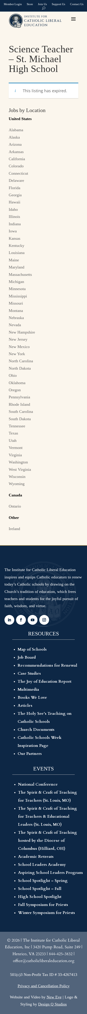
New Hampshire (22, 332)
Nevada (15, 325)
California (17, 159)
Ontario (15, 506)
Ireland (14, 528)
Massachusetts (20, 274)
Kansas (14, 238)
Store (30, 5)
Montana (16, 310)
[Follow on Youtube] (32, 620)
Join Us (42, 5)
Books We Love (32, 697)
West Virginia (20, 469)
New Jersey (18, 339)
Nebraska (16, 317)
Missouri (16, 303)
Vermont (16, 447)
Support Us (58, 5)
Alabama (16, 130)
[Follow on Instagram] (44, 620)
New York (17, 354)
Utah (13, 440)
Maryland (16, 267)
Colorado (16, 166)
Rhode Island (19, 404)
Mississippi (18, 296)
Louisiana (17, 252)
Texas (13, 433)
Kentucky (16, 245)
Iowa (13, 231)
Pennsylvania (19, 397)
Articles (25, 705)
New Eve (54, 997)
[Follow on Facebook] (21, 620)
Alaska (14, 137)
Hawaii (14, 202)
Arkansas (16, 152)
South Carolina (21, 411)
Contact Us (76, 5)
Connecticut (18, 173)
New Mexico (19, 346)
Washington (18, 462)
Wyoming (17, 483)
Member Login (13, 5)
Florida (14, 188)
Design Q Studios (52, 1004)
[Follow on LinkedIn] (9, 620)
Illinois (14, 216)
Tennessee (17, 426)
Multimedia (28, 689)
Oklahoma (17, 383)
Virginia (15, 455)
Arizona (15, 144)
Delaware (16, 180)
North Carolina (21, 361)
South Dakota (20, 419)
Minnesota (17, 289)
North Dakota (20, 368)
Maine (14, 260)
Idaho (13, 209)
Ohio (13, 375)
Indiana (15, 224)
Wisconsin (17, 476)
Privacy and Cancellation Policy (44, 986)
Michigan (16, 281)
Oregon (15, 390)
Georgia (15, 195)
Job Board (27, 657)
